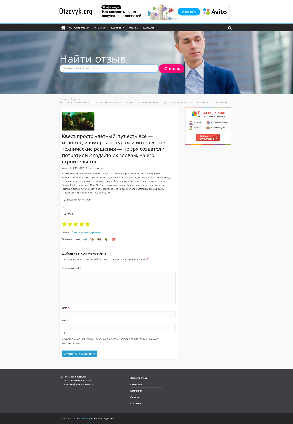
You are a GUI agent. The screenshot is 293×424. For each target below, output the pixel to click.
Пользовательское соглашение (76, 380)
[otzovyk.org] (63, 27)
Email (66, 320)
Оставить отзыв (79, 27)
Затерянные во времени (86, 232)
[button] (85, 239)
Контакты (149, 27)
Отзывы (133, 27)
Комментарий (71, 268)
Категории (100, 27)
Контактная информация (73, 376)
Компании (117, 27)
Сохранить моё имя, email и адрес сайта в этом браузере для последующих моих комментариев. (110, 341)
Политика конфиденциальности (76, 384)
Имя (65, 308)
